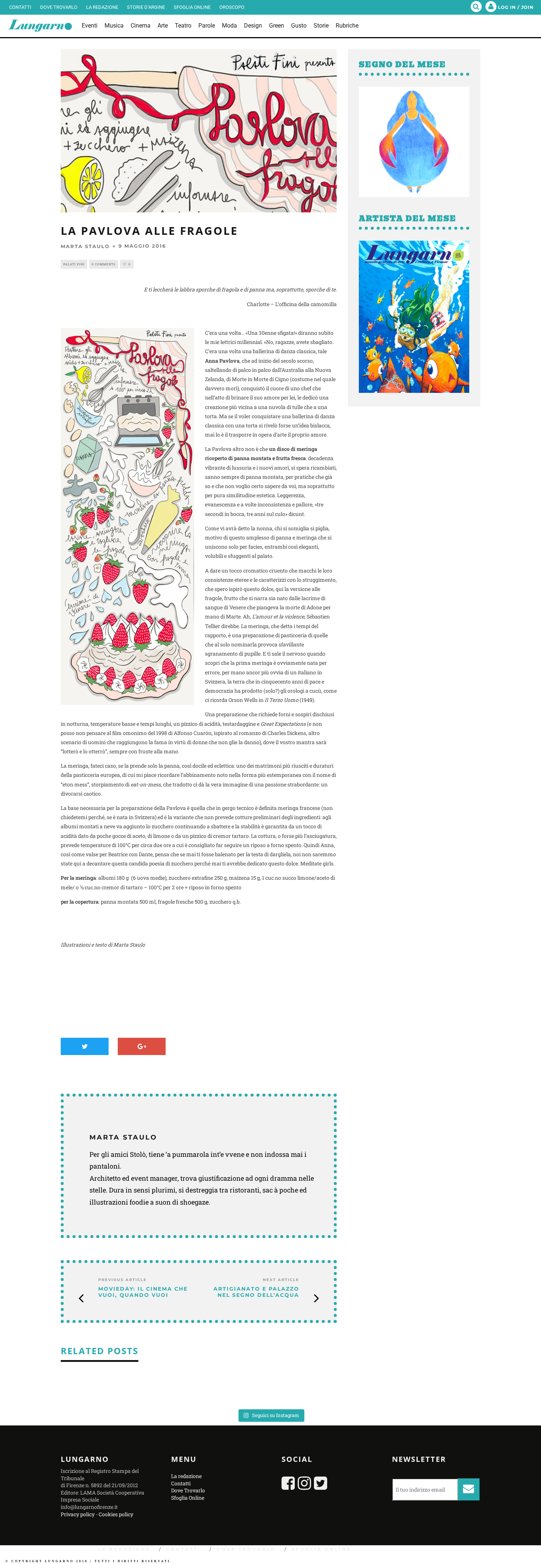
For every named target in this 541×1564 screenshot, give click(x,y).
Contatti (20, 7)
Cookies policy (116, 1513)
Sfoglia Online (192, 7)
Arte (163, 25)
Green (276, 25)
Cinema (141, 25)
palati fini (74, 264)
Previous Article (122, 1279)
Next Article (281, 1279)
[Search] (476, 7)
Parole (206, 25)
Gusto (299, 25)
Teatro (183, 25)
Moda (229, 25)
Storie (321, 25)
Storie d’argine (146, 7)
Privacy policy (78, 1513)
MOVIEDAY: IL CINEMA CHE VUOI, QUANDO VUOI (143, 1292)
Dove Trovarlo (58, 7)
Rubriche (347, 25)
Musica (114, 25)
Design (253, 25)
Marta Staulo (85, 246)
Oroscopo (231, 7)
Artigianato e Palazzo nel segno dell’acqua (256, 1292)
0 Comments (104, 264)
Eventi (90, 25)
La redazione (102, 7)
